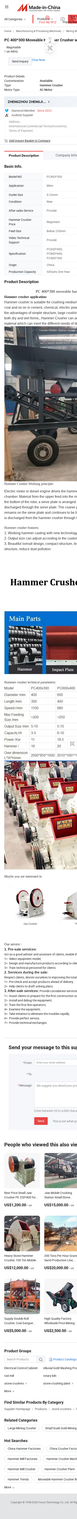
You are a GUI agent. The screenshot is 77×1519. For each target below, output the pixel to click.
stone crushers (14, 1383)
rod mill (9, 1376)
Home (7, 31)
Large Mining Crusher (22, 1428)
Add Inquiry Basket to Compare (29, 141)
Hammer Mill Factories (22, 1459)
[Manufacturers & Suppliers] (38, 7)
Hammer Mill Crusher (22, 1469)
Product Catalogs (65, 1359)
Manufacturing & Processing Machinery (38, 31)
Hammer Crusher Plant (59, 1469)
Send (41, 1121)
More (8, 1487)
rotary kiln (49, 1376)
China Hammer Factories (24, 1449)
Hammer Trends (18, 1479)
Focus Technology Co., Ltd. (54, 1502)
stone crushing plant (56, 1383)
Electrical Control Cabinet (21, 1368)
